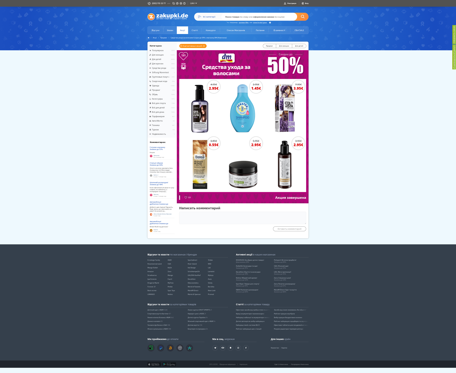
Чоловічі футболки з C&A (158, 325)
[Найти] (299, 17)
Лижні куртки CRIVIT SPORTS (200, 310)
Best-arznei (151, 290)
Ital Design (192, 268)
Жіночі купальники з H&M (159, 329)
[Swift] (179, 347)
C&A (169, 264)
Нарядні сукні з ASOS (197, 314)
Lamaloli (211, 271)
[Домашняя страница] (148, 38)
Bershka (211, 287)
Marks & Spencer (194, 294)
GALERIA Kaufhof (194, 275)
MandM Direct (193, 290)
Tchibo (210, 260)
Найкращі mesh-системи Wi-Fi (248, 325)
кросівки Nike (244, 22)
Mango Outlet (152, 268)
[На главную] (168, 16)
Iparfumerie (152, 279)
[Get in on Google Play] (169, 364)
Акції (182, 30)
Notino (170, 294)
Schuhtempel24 (194, 271)
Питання (260, 30)
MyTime (170, 283)
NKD (209, 264)
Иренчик (156, 194)
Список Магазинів (236, 30)
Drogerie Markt (153, 283)
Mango (170, 275)
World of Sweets (194, 287)
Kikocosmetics (193, 283)
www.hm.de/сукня (260, 22)
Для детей (299, 46)
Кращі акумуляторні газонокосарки (250, 314)
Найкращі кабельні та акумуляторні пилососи (253, 317)
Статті (195, 30)
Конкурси (211, 30)
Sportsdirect (192, 260)
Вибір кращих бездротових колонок (288, 317)
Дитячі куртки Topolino (198, 317)
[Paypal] (160, 347)
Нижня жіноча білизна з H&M (160, 317)
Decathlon (191, 279)
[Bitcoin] (170, 347)
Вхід (307, 3)
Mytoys (210, 275)
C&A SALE (299, 30)
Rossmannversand (154, 264)
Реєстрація (291, 3)
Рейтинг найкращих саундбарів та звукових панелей (291, 321)
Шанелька (156, 155)
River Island (192, 264)
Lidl (209, 268)
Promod (211, 294)
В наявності (279, 30)
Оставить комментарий (290, 228)
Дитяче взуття (195, 325)
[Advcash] (189, 347)
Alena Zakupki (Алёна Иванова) (162, 214)
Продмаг (269, 46)
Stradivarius (152, 275)
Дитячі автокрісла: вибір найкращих (250, 321)
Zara (169, 271)
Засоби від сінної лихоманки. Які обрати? (290, 310)
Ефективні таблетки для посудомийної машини (291, 325)
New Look (211, 290)
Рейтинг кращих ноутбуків (284, 314)
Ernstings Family (153, 260)
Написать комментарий (199, 208)
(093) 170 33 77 (159, 3)
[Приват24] (151, 347)
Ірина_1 (156, 175)
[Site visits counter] (193, 368)
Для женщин (284, 46)
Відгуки (155, 30)
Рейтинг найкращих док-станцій (248, 329)
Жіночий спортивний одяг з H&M (201, 321)
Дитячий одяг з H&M (157, 310)
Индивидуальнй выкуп (454, 57)
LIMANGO (151, 294)
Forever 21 (151, 287)
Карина (156, 229)
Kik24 (170, 268)
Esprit (170, 279)
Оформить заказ (454, 34)
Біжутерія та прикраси (198, 329)
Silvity (210, 283)
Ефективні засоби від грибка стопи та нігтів (253, 310)
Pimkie (170, 287)
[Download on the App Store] (154, 364)
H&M (169, 260)
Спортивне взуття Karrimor (159, 314)
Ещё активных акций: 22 (194, 46)
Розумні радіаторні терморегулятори (288, 329)
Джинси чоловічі (155, 321)
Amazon (150, 271)
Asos (210, 279)
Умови (170, 30)
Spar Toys (171, 290)
